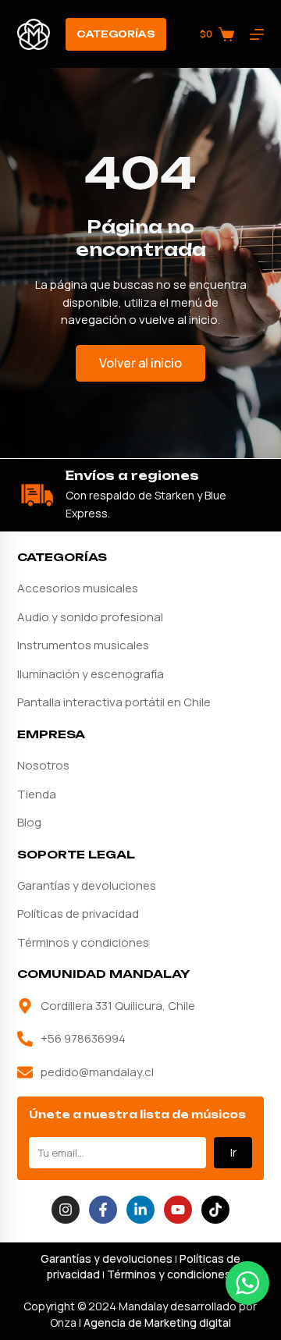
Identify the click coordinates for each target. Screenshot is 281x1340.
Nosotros (43, 765)
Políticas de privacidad (78, 913)
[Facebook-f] (103, 1210)
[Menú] (257, 34)
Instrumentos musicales (83, 645)
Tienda (36, 794)
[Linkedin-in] (140, 1210)
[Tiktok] (215, 1210)
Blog (29, 822)
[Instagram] (66, 1210)
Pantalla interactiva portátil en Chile (114, 702)
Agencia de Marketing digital (157, 1322)
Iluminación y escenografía (90, 674)
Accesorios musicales (77, 588)
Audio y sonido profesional (90, 617)
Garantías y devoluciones (86, 885)
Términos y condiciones (83, 942)
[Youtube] (178, 1210)
